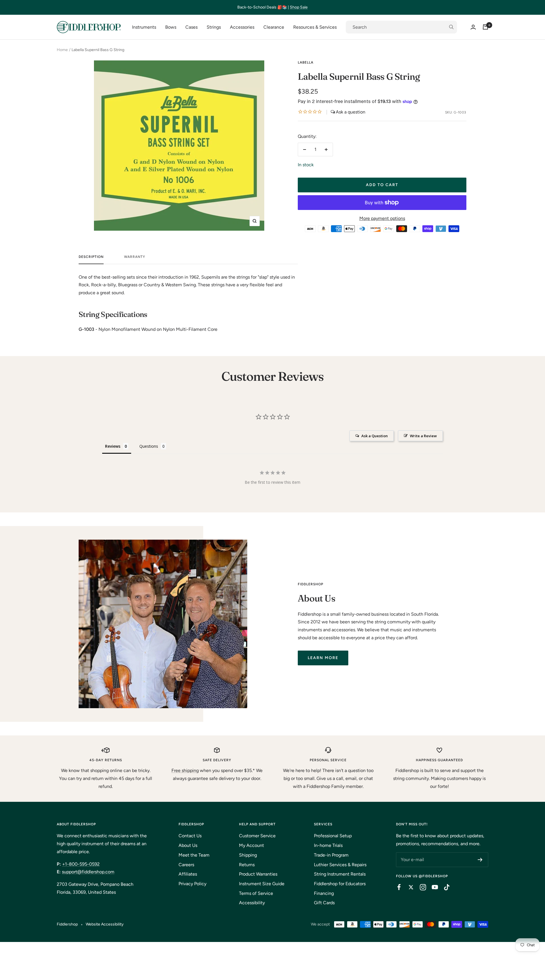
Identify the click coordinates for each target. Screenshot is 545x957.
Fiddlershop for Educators (340, 883)
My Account (251, 845)
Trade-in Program (331, 855)
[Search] (401, 27)
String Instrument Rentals (340, 874)
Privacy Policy (192, 883)
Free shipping (185, 770)
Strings (214, 27)
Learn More (323, 657)
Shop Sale (299, 7)
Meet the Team (194, 855)
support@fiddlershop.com (88, 871)
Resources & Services (315, 27)
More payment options (382, 218)
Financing (324, 893)
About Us (188, 845)
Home (62, 49)
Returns (247, 864)
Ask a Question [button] (374, 435)
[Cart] (485, 27)
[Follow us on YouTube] (432, 887)
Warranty (134, 257)
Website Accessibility (104, 924)
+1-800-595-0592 (81, 864)
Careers (186, 864)
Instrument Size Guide (261, 883)
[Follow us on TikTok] (444, 887)
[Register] (480, 860)
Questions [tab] (148, 446)
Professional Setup (333, 835)
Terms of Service (256, 893)
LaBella (305, 62)
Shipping (248, 855)
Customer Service (257, 835)
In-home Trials (328, 845)
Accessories (242, 27)
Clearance (273, 27)
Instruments (144, 27)
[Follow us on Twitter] (408, 887)
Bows (170, 27)
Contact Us (190, 835)
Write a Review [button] (423, 435)
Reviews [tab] (112, 446)
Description (91, 257)
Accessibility (252, 902)
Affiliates (188, 874)
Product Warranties (258, 874)
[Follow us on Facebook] (396, 887)
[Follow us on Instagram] (420, 887)
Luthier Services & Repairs (340, 864)
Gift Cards (324, 902)
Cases (191, 27)
